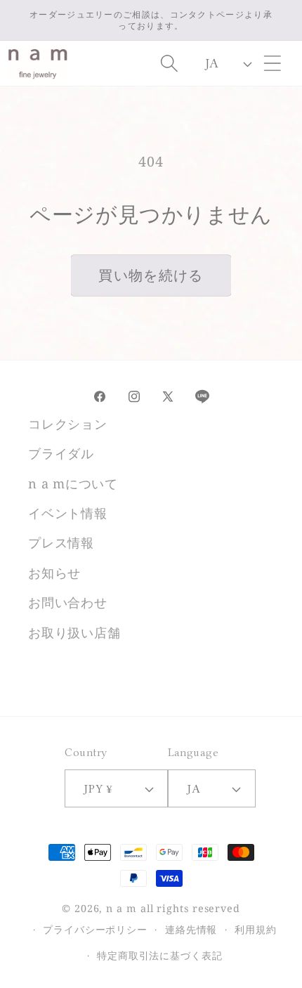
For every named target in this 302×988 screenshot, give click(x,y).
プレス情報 (61, 542)
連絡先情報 (191, 929)
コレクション (67, 423)
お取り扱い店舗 (74, 632)
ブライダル (61, 453)
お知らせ (54, 572)
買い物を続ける (150, 275)
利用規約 (256, 929)
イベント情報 (67, 513)
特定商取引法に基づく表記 (160, 955)
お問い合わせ (67, 602)
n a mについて (73, 483)
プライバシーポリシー (95, 929)
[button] (273, 64)
